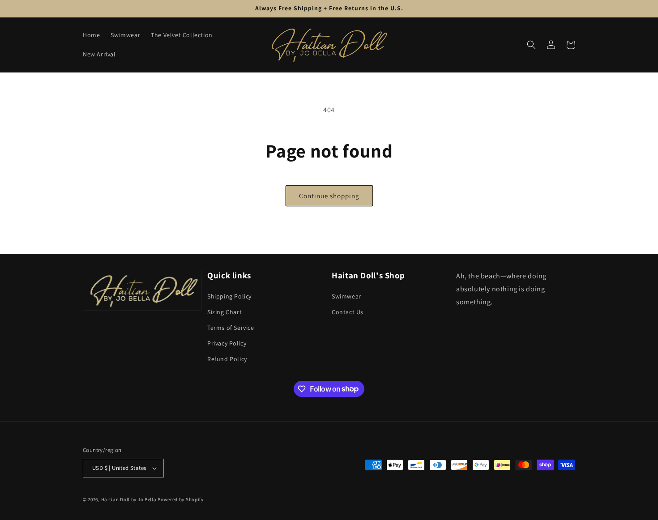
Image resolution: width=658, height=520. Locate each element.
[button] (531, 45)
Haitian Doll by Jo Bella (129, 499)
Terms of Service (230, 328)
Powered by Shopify (181, 499)
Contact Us (347, 312)
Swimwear (346, 296)
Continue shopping (329, 196)
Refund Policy (227, 359)
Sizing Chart (224, 312)
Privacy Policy (226, 343)
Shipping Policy (229, 296)
